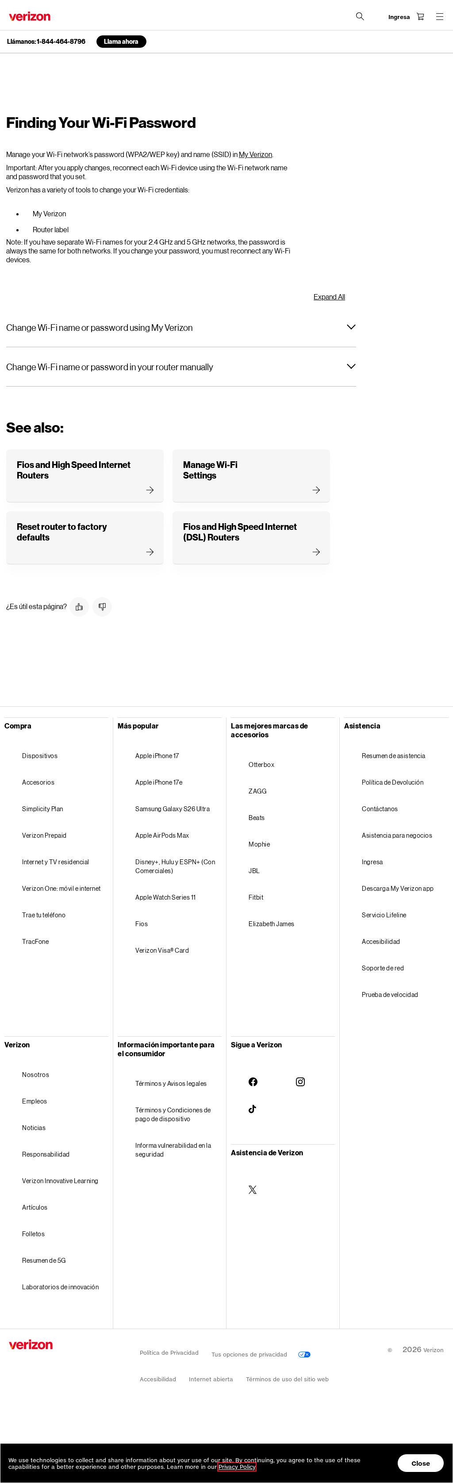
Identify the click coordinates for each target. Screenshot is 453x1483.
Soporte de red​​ (383, 968)
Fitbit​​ (256, 897)
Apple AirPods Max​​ (162, 835)
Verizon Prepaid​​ (44, 835)
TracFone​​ (36, 941)
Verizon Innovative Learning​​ (60, 1180)
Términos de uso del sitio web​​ (287, 1379)
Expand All (329, 297)
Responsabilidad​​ (46, 1154)
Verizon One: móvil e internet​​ (61, 888)
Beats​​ (257, 817)
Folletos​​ (34, 1234)
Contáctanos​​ (380, 808)
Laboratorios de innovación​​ (61, 1287)
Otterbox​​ (262, 764)
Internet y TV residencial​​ (56, 862)
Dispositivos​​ (40, 755)
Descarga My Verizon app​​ (398, 888)
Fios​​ (142, 923)
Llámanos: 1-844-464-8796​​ (46, 41)
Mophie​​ (260, 844)
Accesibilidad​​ (381, 941)
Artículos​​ (35, 1207)
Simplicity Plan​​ (43, 808)
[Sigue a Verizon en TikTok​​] (253, 1102)
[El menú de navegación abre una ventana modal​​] (439, 16)
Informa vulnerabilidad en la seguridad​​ (173, 1150)
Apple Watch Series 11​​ (165, 897)
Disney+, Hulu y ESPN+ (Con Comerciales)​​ (175, 866)
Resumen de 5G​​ (44, 1260)
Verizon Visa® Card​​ (162, 950)
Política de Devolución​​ (393, 782)
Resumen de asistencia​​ (394, 755)
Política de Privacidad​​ (169, 1352)
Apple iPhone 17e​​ (159, 782)
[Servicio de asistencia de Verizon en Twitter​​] (253, 1182)
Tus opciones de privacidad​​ (250, 1354)
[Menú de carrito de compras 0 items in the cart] (420, 16)
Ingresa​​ (373, 862)
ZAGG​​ (258, 791)
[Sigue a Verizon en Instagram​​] (300, 1074)
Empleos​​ (35, 1101)
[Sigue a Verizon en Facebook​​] (253, 1074)
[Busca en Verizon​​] (360, 16)
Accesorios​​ (38, 782)
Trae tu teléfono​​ (44, 915)
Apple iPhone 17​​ (157, 755)
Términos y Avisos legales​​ (171, 1083)
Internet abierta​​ (211, 1379)
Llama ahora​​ (121, 41)
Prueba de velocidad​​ (390, 994)
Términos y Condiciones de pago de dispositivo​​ (173, 1114)
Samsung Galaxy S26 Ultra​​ (173, 808)
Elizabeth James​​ (272, 923)
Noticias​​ (34, 1127)
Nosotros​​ (36, 1074)
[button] (181, 327)
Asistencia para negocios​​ (397, 835)
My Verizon (255, 154)
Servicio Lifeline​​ (384, 915)
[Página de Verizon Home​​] (29, 16)
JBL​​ (255, 870)
